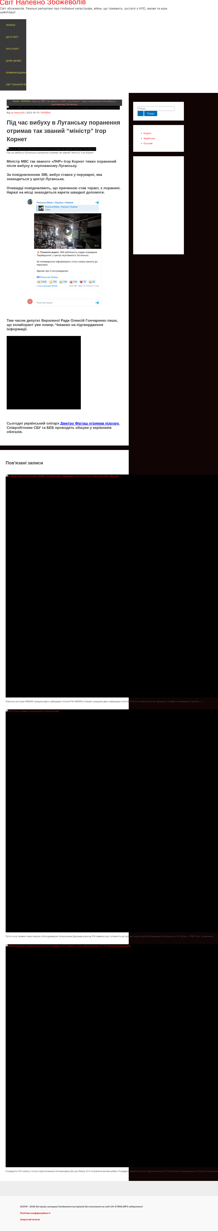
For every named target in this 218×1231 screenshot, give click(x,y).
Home (16, 101)
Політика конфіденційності (35, 1213)
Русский (148, 143)
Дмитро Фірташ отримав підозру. (90, 423)
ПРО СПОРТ (12, 48)
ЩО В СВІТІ (12, 37)
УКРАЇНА (10, 25)
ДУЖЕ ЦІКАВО (13, 60)
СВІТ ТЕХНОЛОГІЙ (16, 84)
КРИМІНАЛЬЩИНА (16, 72)
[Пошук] (141, 113)
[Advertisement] (158, 205)
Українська (149, 138)
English (147, 133)
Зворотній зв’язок (30, 1219)
